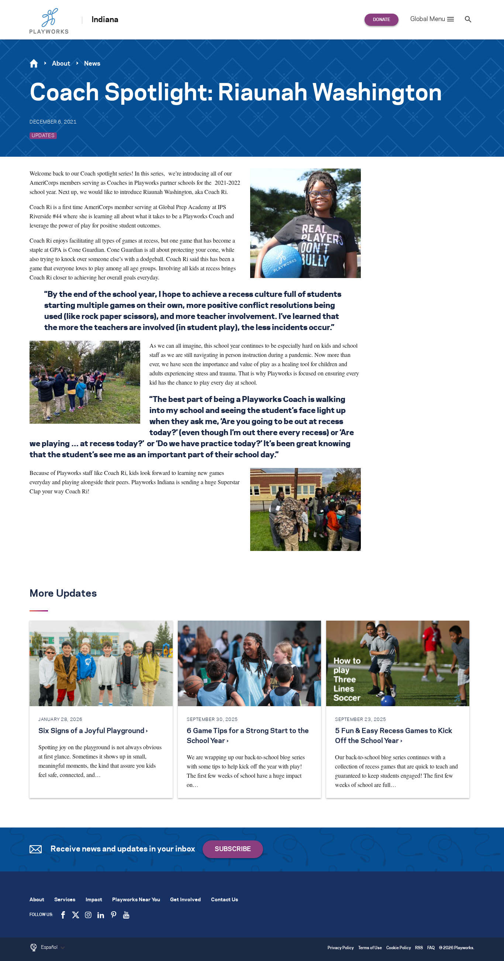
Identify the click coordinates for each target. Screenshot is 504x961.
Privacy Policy (341, 948)
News (92, 64)
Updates (43, 135)
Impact (94, 900)
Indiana (105, 20)
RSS (419, 948)
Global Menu (427, 19)
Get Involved (185, 900)
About (61, 64)
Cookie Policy (398, 948)
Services (64, 900)
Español (50, 947)
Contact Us (224, 900)
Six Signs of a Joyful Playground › (93, 731)
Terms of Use (370, 948)
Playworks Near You (136, 900)
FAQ (431, 948)
